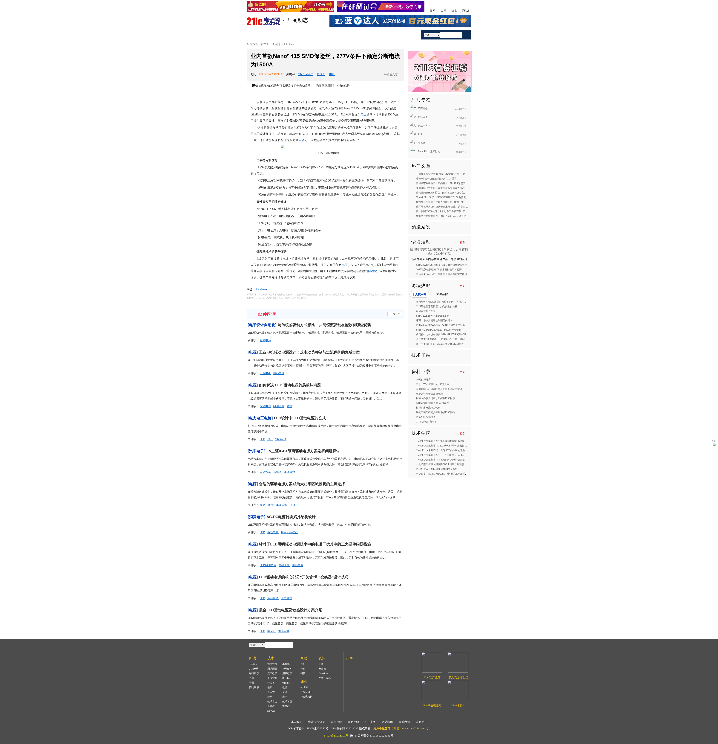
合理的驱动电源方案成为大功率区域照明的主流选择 (302, 484)
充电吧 (253, 664)
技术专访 (272, 701)
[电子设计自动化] (262, 325)
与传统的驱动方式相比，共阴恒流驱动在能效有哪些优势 (324, 325)
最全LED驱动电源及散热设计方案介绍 (290, 610)
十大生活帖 (441, 294)
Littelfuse (289, 44)
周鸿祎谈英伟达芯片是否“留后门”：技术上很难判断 (443, 202)
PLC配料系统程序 (425, 417)
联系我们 (404, 721)
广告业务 (370, 721)
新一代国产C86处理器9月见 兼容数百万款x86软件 (443, 211)
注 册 (443, 10)
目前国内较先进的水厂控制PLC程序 (435, 398)
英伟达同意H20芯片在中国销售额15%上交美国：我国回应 (447, 192)
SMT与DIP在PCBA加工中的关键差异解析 (438, 329)
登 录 (432, 10)
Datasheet (324, 673)
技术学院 (287, 701)
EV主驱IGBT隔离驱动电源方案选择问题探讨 (303, 451)
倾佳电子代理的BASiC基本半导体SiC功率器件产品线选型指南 (449, 343)
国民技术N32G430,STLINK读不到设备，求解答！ (443, 339)
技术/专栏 (282, 34)
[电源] (253, 352)
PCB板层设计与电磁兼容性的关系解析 (437, 469)
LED (262, 439)
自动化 (321, 74)
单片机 (286, 664)
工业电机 (265, 373)
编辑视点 (254, 673)
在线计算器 (325, 678)
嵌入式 (271, 692)
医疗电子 (287, 678)
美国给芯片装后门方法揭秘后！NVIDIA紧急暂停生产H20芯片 (449, 183)
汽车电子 (272, 673)
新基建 (271, 706)
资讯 (284, 692)
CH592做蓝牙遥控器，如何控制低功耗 (436, 306)
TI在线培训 (306, 696)
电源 (284, 687)
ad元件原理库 (423, 379)
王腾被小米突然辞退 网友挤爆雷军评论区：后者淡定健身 (447, 174)
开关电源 (286, 598)
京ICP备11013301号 (336, 735)
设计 (270, 439)
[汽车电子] (256, 451)
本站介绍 (296, 721)
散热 (289, 406)
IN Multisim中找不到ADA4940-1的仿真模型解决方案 (444, 325)
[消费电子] (256, 517)
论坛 (302, 664)
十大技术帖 (419, 294)
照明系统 (278, 406)
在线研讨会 (306, 691)
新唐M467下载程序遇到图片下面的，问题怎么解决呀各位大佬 (449, 301)
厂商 (389, 34)
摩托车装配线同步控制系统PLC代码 (435, 412)
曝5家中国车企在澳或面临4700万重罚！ (437, 178)
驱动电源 (265, 340)
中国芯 (286, 706)
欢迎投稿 (336, 721)
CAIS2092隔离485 (426, 421)
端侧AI (271, 710)
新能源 (277, 472)
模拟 (269, 687)
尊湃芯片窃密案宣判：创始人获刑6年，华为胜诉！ (443, 216)
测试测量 (272, 668)
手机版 (465, 10)
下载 (321, 664)
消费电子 (287, 673)
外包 (302, 668)
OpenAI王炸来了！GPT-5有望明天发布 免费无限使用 (444, 197)
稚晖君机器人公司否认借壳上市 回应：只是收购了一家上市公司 (450, 206)
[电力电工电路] (260, 418)
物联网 (286, 682)
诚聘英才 (421, 721)
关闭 (714, 441)
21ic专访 (254, 668)
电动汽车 (265, 472)
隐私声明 (353, 721)
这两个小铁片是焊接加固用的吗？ (434, 320)
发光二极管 (267, 505)
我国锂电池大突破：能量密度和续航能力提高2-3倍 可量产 (447, 188)
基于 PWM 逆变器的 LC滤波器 (432, 384)
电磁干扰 (284, 565)
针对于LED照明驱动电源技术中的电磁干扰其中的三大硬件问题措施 (315, 544)
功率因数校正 (289, 532)
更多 (462, 242)
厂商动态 (276, 44)
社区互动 (325, 34)
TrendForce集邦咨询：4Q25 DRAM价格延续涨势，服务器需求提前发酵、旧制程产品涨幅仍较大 (468, 459)
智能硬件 (287, 668)
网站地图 (387, 721)
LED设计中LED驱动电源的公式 (300, 418)
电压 (332, 74)
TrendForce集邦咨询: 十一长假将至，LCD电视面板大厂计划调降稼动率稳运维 (458, 455)
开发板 (271, 682)
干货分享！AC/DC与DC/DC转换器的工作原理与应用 (444, 473)
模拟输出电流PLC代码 (428, 407)
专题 (251, 678)
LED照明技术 (268, 565)
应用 (284, 696)
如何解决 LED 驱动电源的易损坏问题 (290, 385)
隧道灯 (271, 631)
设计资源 (368, 34)
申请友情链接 (316, 721)
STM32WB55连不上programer (432, 315)
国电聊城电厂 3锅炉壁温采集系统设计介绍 (439, 389)
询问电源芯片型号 (425, 311)
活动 (407, 34)
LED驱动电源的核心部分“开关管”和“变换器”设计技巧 (304, 577)
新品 (269, 696)
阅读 (303, 34)
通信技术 (272, 664)
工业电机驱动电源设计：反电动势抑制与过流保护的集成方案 (309, 352)
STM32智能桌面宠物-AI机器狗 (432, 403)
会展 (251, 682)
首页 (260, 34)
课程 (346, 34)
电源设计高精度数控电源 (429, 393)
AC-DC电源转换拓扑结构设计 (291, 517)
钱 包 (454, 10)
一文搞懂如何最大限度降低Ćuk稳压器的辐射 (440, 464)
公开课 (304, 687)
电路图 (322, 668)
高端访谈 (254, 687)
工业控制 (272, 678)
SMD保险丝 (305, 74)
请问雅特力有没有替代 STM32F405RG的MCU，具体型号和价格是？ (453, 334)
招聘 (302, 673)
